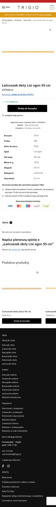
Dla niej (37, 157)
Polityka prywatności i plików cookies (18, 482)
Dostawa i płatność (10, 487)
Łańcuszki (27, 20)
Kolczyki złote (8, 345)
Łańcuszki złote (9, 364)
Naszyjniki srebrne (10, 382)
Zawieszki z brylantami (12, 412)
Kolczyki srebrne (9, 375)
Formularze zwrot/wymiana (14, 500)
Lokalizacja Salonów (11, 460)
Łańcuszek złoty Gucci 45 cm (16, 311)
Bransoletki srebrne (10, 386)
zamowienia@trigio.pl (11, 454)
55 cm (36, 167)
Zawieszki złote (9, 349)
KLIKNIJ (48, 15)
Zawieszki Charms (10, 423)
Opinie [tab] (6, 222)
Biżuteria (18, 20)
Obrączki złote (8, 340)
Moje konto (7, 477)
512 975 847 (7, 451)
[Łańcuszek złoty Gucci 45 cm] (21, 288)
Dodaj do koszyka (27, 108)
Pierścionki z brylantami (12, 408)
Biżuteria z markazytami (12, 427)
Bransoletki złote (9, 356)
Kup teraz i (18, 94)
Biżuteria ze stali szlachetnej (14, 431)
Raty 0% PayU (8, 491)
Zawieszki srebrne (10, 378)
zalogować (15, 249)
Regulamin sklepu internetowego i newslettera (22, 496)
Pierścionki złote (9, 360)
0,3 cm (37, 178)
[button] (50, 30)
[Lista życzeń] (37, 273)
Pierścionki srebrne (10, 390)
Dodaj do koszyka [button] (22, 321)
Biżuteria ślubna (9, 420)
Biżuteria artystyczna (11, 397)
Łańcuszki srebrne (10, 393)
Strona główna (7, 20)
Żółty (36, 146)
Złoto (36, 135)
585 (35, 141)
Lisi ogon (38, 151)
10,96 (36, 162)
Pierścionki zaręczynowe (13, 416)
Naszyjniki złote (9, 352)
